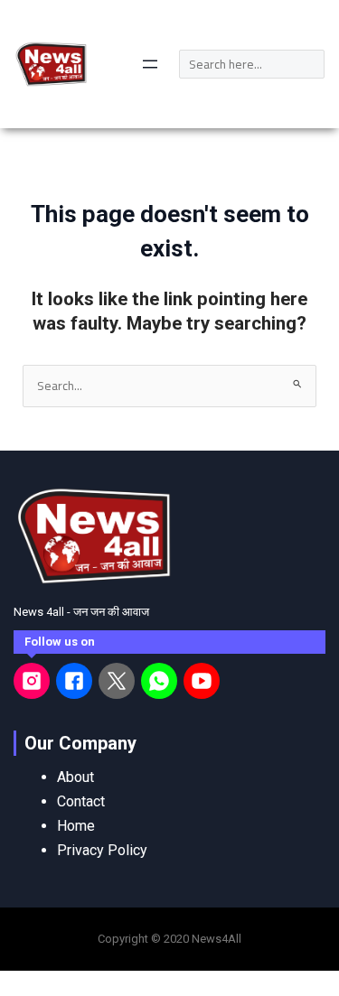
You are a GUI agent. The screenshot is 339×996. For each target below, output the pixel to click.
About (75, 777)
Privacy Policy (102, 850)
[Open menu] (150, 64)
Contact (81, 801)
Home (76, 825)
